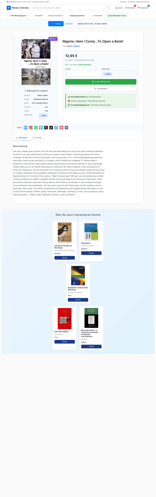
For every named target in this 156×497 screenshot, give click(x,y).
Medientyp (106, 69)
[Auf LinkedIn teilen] (56, 127)
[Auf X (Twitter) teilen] (46, 127)
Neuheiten (39, 16)
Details (64, 258)
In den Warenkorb (102, 82)
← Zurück (57, 24)
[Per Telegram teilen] (41, 127)
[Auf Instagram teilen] (31, 127)
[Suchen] (108, 7)
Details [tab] (37, 138)
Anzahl (67, 69)
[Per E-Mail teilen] (61, 127)
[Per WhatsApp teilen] (36, 127)
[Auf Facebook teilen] (25, 127)
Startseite (69, 24)
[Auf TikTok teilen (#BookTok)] (51, 127)
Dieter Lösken (73, 46)
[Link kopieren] (66, 127)
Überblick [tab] (21, 138)
